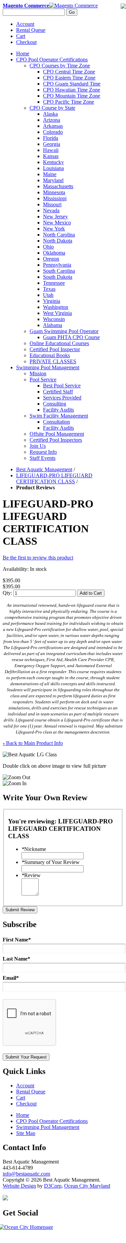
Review (31, 875)
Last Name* (16, 959)
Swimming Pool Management (47, 1127)
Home (22, 53)
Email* (11, 978)
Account (25, 24)
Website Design (19, 1186)
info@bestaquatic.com (26, 1174)
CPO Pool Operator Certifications (52, 1121)
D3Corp (52, 1186)
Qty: (7, 593)
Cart (20, 36)
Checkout (26, 42)
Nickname (34, 849)
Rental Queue (30, 30)
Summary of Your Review (51, 862)
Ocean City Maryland (87, 1186)
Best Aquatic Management (44, 469)
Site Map (25, 1133)
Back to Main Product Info (33, 743)
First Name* (17, 939)
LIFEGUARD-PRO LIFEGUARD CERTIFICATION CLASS (54, 478)
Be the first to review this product (38, 557)
